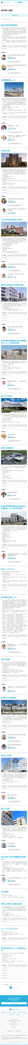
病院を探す (19, 1012)
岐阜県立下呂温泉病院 (8, 697)
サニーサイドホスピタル (9, 928)
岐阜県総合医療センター (9, 597)
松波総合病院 (5, 150)
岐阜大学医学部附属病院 (9, 25)
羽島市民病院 (5, 659)
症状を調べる (9, 1012)
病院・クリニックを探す (9, 5)
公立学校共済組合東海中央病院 (11, 219)
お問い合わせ (14, 1027)
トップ (2, 5)
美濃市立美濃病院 (7, 448)
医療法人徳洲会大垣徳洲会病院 (11, 904)
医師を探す (24, 1012)
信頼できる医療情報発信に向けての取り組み (14, 1020)
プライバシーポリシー (14, 1025)
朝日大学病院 (5, 808)
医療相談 (17, 1014)
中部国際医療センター (8, 80)
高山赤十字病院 (6, 396)
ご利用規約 (14, 1022)
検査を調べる (15, 1012)
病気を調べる (4, 1012)
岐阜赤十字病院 (6, 755)
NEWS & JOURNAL (12, 1014)
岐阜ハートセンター (8, 569)
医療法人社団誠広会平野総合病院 (12, 285)
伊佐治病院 (5, 891)
